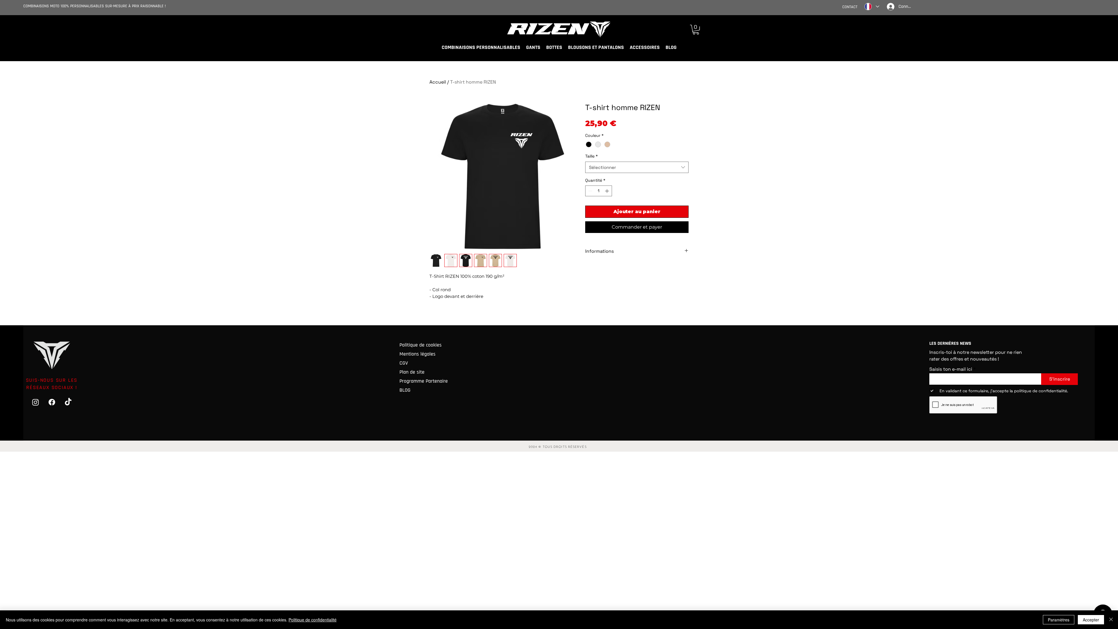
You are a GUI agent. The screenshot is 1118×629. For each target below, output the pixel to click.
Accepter (1091, 620)
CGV (403, 363)
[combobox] (637, 167)
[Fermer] (1111, 619)
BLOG (405, 390)
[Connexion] (890, 6)
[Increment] (607, 191)
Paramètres (1058, 620)
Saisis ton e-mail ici (950, 369)
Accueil (437, 82)
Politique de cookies (420, 345)
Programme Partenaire (423, 381)
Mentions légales (417, 354)
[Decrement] (589, 191)
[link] (696, 30)
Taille (591, 156)
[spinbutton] (598, 191)
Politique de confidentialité (313, 620)
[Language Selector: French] (871, 6)
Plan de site (411, 372)
